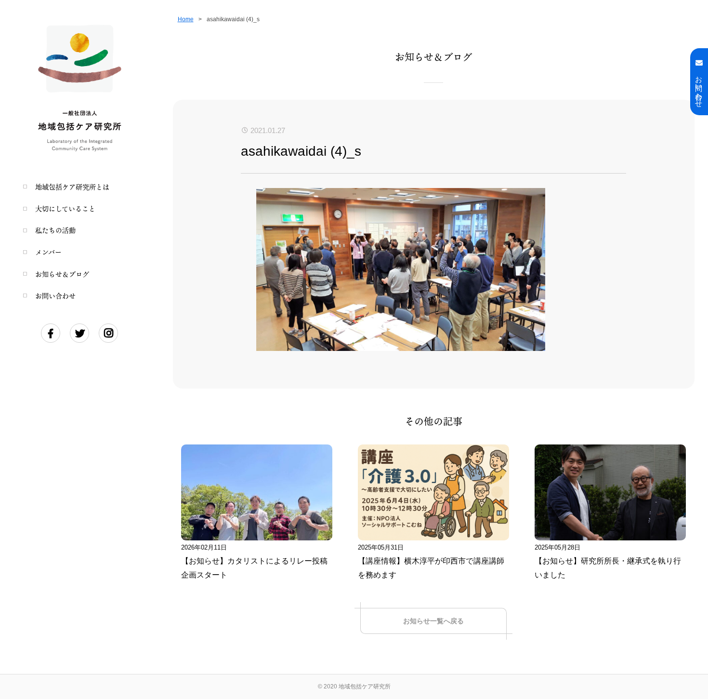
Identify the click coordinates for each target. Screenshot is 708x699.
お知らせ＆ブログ (62, 274)
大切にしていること (65, 208)
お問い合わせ (55, 296)
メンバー (48, 252)
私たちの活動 (55, 230)
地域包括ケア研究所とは (72, 187)
